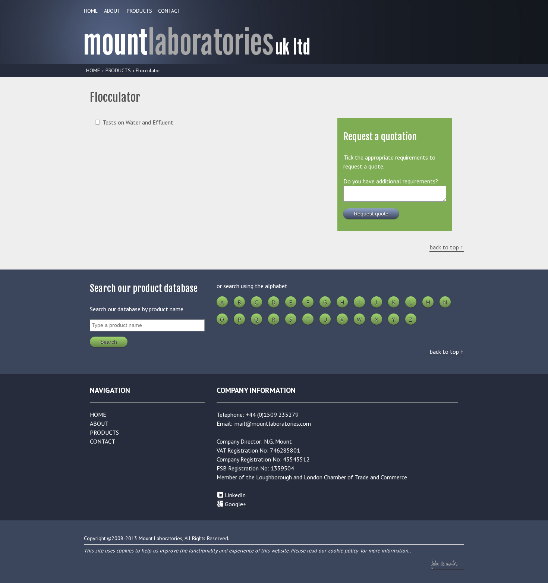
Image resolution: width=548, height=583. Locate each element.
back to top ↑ (446, 247)
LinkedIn (234, 495)
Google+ (234, 504)
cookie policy (343, 550)
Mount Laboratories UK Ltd (274, 39)
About (112, 10)
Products (139, 10)
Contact (169, 10)
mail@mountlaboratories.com (272, 423)
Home (91, 10)
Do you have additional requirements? (390, 181)
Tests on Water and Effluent (138, 122)
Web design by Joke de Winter (447, 564)
